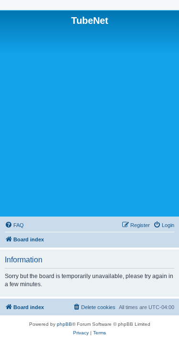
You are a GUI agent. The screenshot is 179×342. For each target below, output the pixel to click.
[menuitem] (14, 225)
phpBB (64, 324)
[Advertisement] (89, 120)
